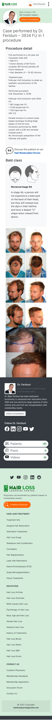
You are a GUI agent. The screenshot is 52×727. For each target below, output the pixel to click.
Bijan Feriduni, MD (27, 12)
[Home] (10, 4)
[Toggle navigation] (48, 4)
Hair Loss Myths (14, 644)
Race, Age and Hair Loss (18, 615)
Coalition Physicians (16, 670)
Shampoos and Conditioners (20, 543)
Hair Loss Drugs (14, 537)
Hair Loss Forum (14, 656)
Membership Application (18, 682)
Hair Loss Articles (15, 592)
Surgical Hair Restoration (18, 526)
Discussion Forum (15, 687)
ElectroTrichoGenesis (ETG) (19, 566)
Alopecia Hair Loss (15, 627)
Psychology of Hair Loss (18, 609)
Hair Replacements (15, 555)
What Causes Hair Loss (17, 604)
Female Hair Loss (14, 621)
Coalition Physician (19, 504)
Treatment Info (13, 520)
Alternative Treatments (17, 531)
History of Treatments (17, 633)
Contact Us (12, 693)
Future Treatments (15, 578)
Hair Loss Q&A (13, 650)
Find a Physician (39, 4)
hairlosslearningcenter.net (26, 707)
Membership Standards (17, 676)
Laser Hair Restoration (17, 560)
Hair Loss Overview (15, 598)
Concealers (12, 549)
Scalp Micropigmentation (18, 572)
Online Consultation (30, 19)
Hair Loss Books (14, 639)
